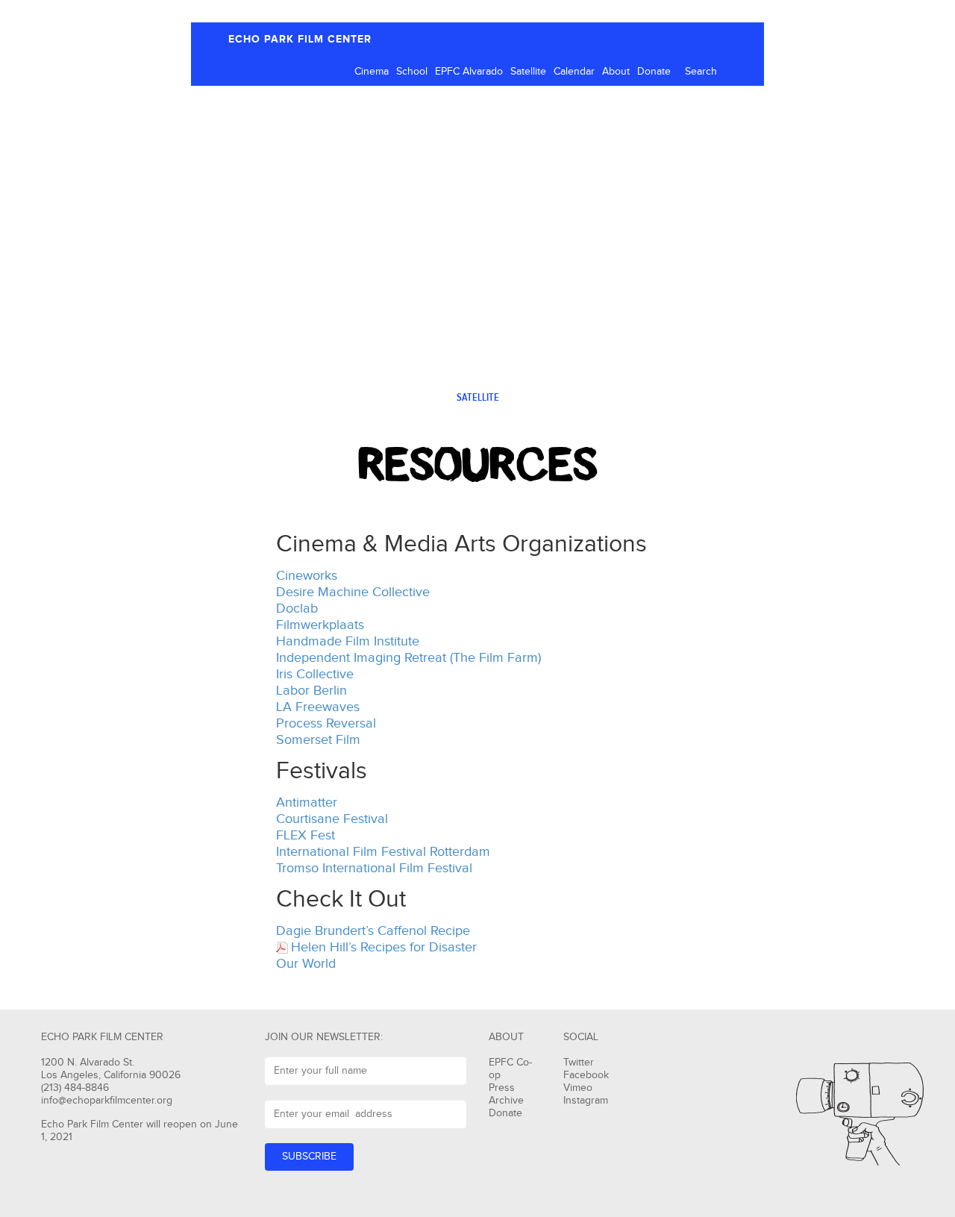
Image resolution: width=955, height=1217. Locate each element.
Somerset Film (318, 740)
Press (502, 1088)
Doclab (297, 608)
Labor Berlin (311, 690)
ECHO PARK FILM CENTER (300, 39)
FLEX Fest (305, 835)
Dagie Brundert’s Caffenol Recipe (373, 931)
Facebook (586, 1075)
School (412, 72)
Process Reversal (326, 723)
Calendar (574, 72)
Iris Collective (315, 674)
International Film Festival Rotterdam (383, 852)
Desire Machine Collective (353, 592)
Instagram (585, 1101)
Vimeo (577, 1088)
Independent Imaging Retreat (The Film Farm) (408, 658)
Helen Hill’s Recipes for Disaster (384, 947)
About (616, 72)
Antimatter (306, 802)
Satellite (528, 72)
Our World (306, 964)
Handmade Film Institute (347, 641)
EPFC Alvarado (469, 72)
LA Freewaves (318, 707)
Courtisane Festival (332, 819)
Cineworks (306, 576)
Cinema (371, 72)
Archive (506, 1101)
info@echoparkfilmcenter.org (106, 1101)
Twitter (578, 1063)
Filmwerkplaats (320, 625)
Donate (654, 72)
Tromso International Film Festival (374, 868)
